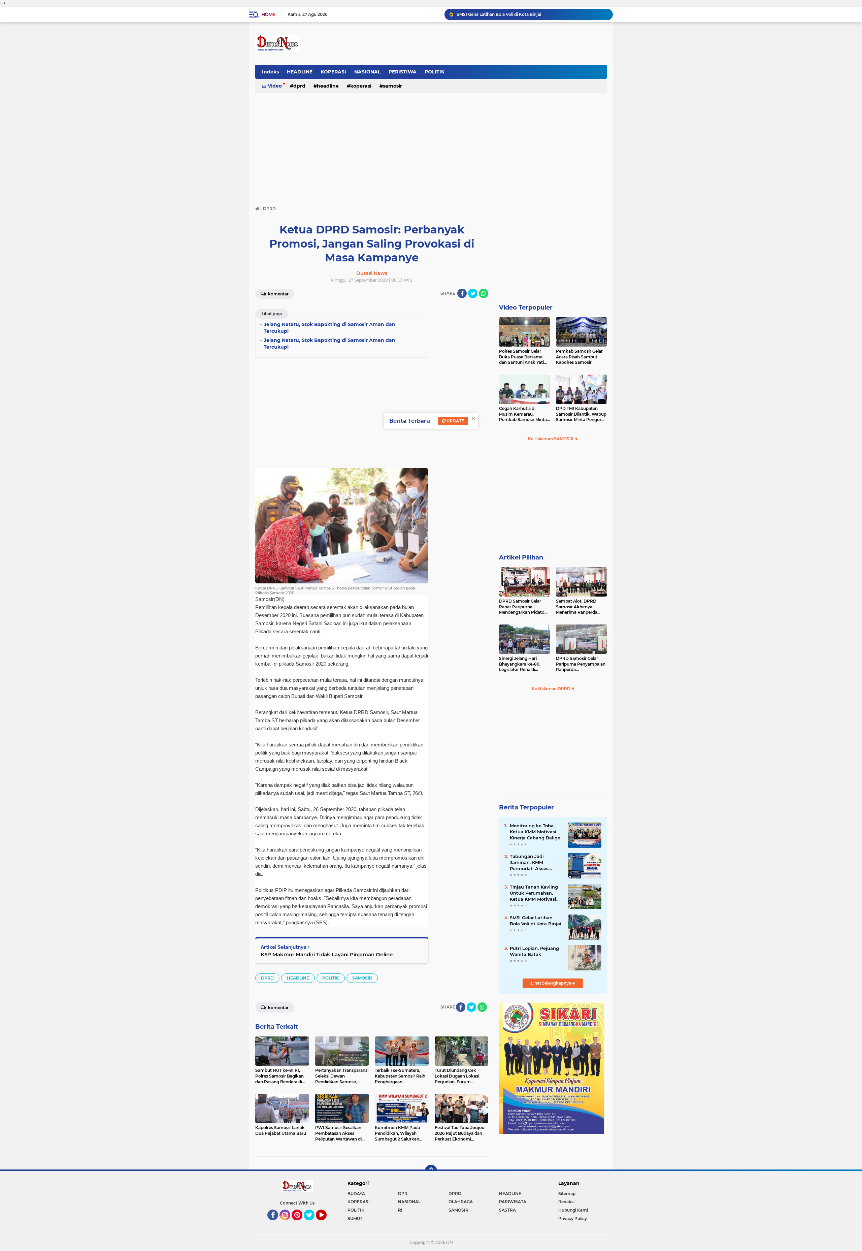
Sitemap (566, 1193)
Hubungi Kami (573, 1210)
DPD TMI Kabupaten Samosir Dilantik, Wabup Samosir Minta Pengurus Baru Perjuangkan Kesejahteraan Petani (581, 414)
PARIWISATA (512, 1201)
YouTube (326, 1223)
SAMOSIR (392, 86)
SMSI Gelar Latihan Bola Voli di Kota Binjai (535, 920)
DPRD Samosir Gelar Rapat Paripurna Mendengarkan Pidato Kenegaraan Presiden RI (523, 607)
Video (275, 86)
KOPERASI (333, 72)
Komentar (278, 293)
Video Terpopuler (526, 307)
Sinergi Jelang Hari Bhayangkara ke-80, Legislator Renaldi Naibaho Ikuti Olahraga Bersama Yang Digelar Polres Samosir (522, 664)
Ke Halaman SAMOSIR (551, 438)
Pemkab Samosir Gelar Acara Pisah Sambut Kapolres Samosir (579, 357)
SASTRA (507, 1210)
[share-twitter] (472, 293)
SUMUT (354, 1218)
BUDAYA (356, 1193)
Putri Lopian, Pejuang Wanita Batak (534, 951)
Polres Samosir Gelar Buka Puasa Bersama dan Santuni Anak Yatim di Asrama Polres (523, 357)
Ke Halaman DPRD (551, 688)
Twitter (312, 1223)
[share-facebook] (462, 293)
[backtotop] (431, 1171)
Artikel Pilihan (521, 557)
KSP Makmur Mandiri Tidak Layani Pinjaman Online (327, 954)
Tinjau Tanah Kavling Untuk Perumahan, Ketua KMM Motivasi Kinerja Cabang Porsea (535, 893)
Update (454, 420)
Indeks (270, 72)
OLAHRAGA (461, 1201)
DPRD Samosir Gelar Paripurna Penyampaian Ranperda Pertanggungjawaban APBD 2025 (580, 664)
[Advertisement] (431, 146)
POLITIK (434, 72)
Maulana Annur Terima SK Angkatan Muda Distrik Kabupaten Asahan (527, 14)
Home (268, 14)
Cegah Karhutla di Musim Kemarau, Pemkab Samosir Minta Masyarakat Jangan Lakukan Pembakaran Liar (523, 414)
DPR (402, 1193)
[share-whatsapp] (483, 293)
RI (400, 1210)
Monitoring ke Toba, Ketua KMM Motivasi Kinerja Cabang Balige (535, 831)
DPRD (299, 86)
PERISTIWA (403, 72)
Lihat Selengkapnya (551, 983)
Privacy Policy (572, 1218)
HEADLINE (299, 72)
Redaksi (566, 1201)
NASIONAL (367, 72)
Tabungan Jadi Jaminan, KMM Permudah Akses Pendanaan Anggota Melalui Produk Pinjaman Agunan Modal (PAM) (533, 863)
